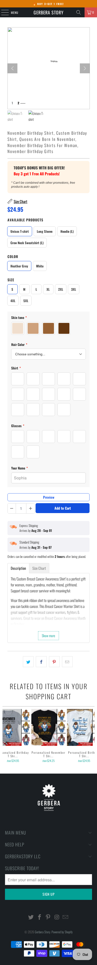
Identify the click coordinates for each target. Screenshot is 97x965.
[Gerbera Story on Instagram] (57, 917)
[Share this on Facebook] (41, 661)
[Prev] (12, 68)
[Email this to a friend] (67, 661)
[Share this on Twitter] (28, 661)
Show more (48, 635)
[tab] (18, 568)
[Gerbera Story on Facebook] (39, 917)
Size (10, 279)
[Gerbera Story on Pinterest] (48, 917)
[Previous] (4, 736)
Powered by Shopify (62, 931)
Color (12, 256)
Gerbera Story (49, 12)
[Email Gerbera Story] (65, 917)
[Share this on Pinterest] (54, 661)
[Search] (78, 12)
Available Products (25, 219)
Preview (48, 497)
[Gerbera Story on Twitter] (31, 917)
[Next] (85, 68)
